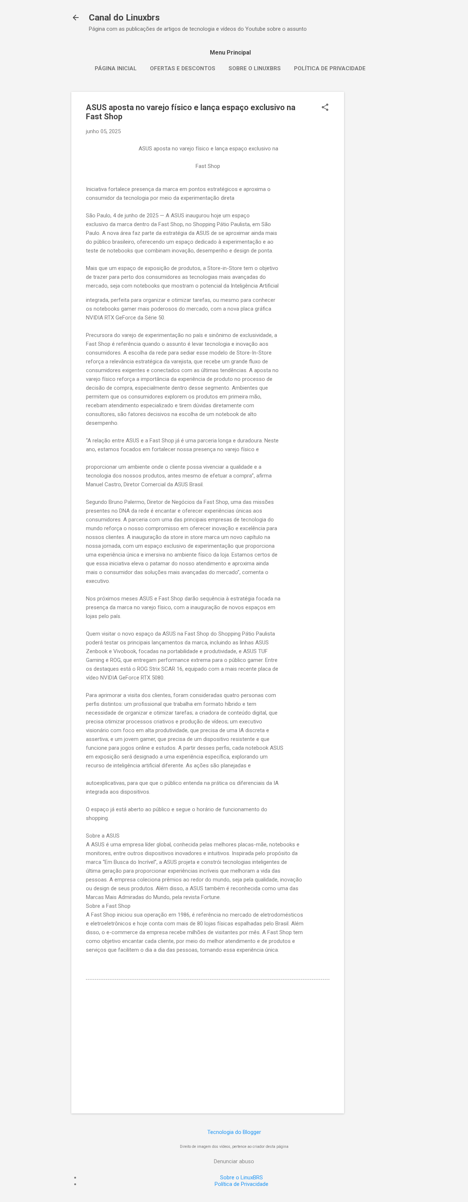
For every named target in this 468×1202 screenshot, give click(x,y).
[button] (325, 108)
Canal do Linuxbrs (124, 17)
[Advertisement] (373, 201)
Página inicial (116, 68)
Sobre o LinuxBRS (255, 68)
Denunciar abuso (234, 1161)
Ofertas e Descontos (182, 68)
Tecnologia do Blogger (234, 1132)
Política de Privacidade (330, 68)
